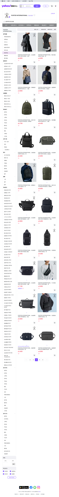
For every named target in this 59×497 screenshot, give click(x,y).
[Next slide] (35, 42)
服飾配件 (51, 25)
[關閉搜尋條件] (23, 6)
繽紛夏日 (44, 25)
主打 (6, 25)
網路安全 (33, 494)
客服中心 (16, 494)
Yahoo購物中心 (9, 6)
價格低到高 (43, 29)
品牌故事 (53, 13)
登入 (46, 6)
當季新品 (29, 25)
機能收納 (36, 25)
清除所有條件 (12, 477)
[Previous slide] (18, 42)
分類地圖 (42, 494)
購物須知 (27, 494)
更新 (39, 491)
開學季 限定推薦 (10, 21)
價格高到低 (50, 29)
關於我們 (22, 494)
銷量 (55, 29)
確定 (14, 464)
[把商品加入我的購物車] (34, 62)
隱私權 (37, 494)
